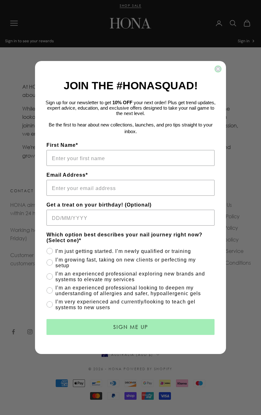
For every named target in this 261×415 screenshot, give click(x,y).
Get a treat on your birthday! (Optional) (99, 204)
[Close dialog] (218, 69)
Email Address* (67, 175)
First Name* (62, 145)
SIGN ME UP (130, 326)
